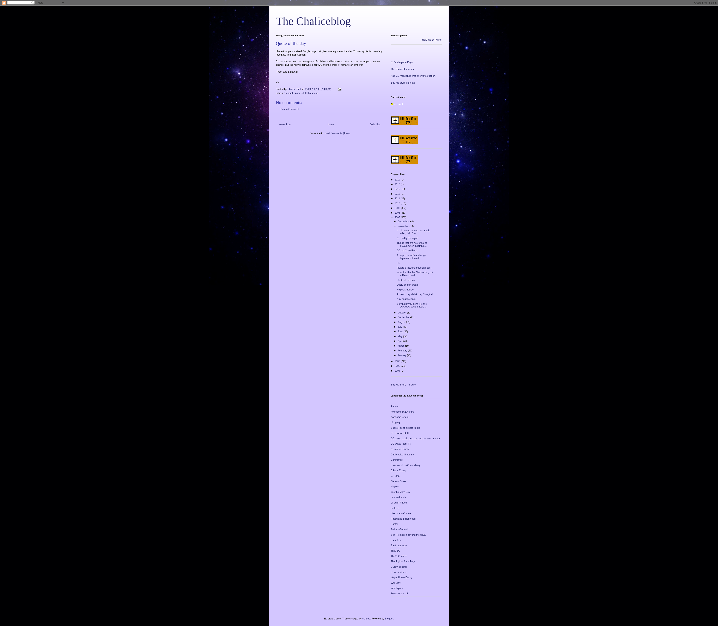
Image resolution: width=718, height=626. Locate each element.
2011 (398, 198)
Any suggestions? (406, 299)
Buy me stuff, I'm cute (403, 82)
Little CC (395, 508)
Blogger (389, 618)
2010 (398, 203)
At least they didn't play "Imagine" (415, 294)
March (401, 345)
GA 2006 (395, 476)
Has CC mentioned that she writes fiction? (413, 75)
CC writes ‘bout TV (401, 443)
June (401, 331)
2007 (398, 217)
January (402, 355)
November (403, 226)
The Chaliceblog (313, 21)
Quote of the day (406, 280)
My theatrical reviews (402, 69)
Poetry (394, 524)
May (400, 336)
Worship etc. (397, 588)
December (403, 221)
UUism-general (399, 566)
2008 (398, 212)
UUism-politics (398, 572)
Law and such (398, 497)
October (402, 312)
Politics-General (399, 529)
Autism (394, 406)
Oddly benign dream (407, 284)
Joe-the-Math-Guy (400, 492)
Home (330, 124)
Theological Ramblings (403, 561)
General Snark (292, 93)
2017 (398, 184)
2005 (398, 366)
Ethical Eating (398, 470)
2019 (398, 179)
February (403, 350)
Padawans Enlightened (403, 518)
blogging (395, 422)
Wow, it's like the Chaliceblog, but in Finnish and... (415, 274)
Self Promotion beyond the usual (408, 534)
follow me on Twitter (431, 39)
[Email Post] (339, 89)
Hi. (398, 262)
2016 (398, 189)
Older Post (375, 124)
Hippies (395, 486)
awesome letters (400, 417)
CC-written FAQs (400, 449)
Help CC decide (405, 289)
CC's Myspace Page (402, 62)
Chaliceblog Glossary (402, 454)
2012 (398, 193)
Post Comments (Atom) (337, 133)
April (400, 341)
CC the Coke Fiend (407, 250)
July (400, 326)
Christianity (397, 459)
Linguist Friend (399, 502)
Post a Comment (289, 109)
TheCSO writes (399, 556)
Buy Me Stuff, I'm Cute (403, 384)
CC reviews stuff (400, 433)
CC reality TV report (407, 238)
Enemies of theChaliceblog (405, 465)
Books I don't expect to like (405, 427)
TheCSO (395, 550)
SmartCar (396, 540)
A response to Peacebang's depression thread (411, 257)
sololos (366, 618)
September (404, 317)
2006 (398, 361)
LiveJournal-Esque (401, 513)
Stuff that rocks (309, 93)
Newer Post (285, 124)
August (402, 322)
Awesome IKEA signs (402, 411)
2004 (398, 370)
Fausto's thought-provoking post (414, 267)
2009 (398, 208)
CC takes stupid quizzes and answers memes (416, 438)
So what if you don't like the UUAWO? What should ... (412, 305)
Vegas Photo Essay (401, 577)
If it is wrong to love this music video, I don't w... (413, 232)
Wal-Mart (396, 582)
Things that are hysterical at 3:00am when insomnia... (412, 244)
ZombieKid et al (399, 593)
